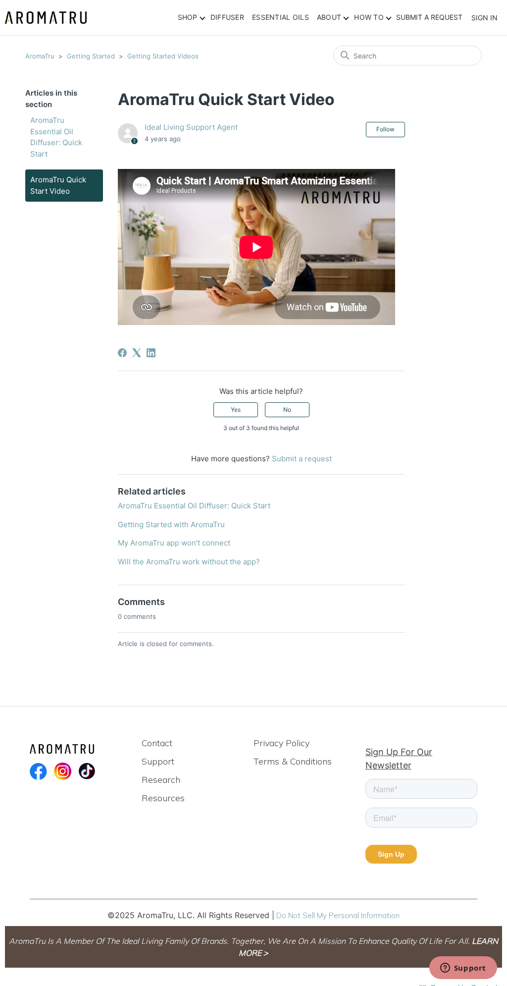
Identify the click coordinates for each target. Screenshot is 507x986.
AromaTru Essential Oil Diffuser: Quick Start (56, 137)
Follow (385, 129)
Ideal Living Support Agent (191, 127)
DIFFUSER (227, 17)
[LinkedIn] (151, 352)
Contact (157, 743)
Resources (163, 798)
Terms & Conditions (293, 761)
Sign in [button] (484, 17)
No (287, 409)
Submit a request (429, 17)
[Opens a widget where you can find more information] (463, 968)
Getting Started (91, 56)
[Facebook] (122, 352)
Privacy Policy (281, 743)
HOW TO (369, 17)
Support (158, 761)
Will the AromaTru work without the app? (189, 561)
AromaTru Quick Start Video (58, 185)
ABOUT (329, 17)
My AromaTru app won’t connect (174, 543)
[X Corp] (136, 352)
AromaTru (39, 56)
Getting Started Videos (163, 56)
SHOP (188, 17)
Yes (236, 409)
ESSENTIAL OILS (280, 17)
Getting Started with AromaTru (171, 524)
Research (161, 779)
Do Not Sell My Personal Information (338, 915)
